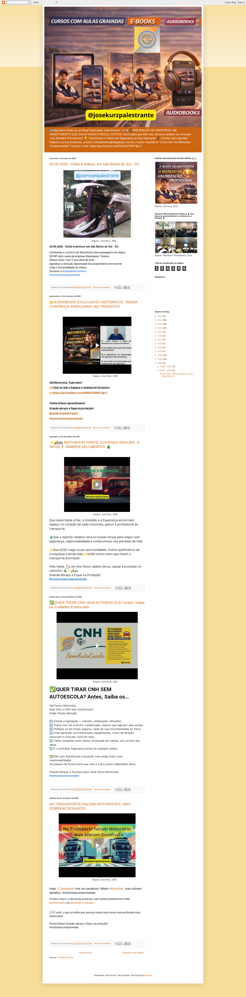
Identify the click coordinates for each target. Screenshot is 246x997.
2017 (160, 339)
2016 (160, 336)
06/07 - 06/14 (166, 370)
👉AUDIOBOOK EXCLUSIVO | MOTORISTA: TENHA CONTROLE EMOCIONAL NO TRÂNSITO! (93, 304)
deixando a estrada (81, 902)
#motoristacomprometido (64, 275)
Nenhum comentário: (102, 287)
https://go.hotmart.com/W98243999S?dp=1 (80, 392)
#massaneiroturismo (74, 271)
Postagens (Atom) (65, 957)
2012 (160, 320)
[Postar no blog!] (119, 287)
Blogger (148, 975)
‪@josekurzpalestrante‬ (63, 413)
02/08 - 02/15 (166, 366)
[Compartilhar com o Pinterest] (128, 287)
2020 (160, 347)
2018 (160, 343)
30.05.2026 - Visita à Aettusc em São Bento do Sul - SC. (95, 164)
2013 (160, 324)
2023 (160, 351)
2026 (160, 363)
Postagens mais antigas (133, 953)
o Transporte (65, 888)
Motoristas (116, 888)
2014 (160, 328)
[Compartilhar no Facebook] (125, 287)
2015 (160, 332)
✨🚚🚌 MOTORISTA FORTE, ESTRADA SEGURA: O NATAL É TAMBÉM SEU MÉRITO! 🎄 (94, 444)
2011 (160, 316)
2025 (160, 359)
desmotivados (57, 902)
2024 (160, 355)
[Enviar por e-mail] (115, 287)
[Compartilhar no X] (122, 287)
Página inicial (85, 953)
